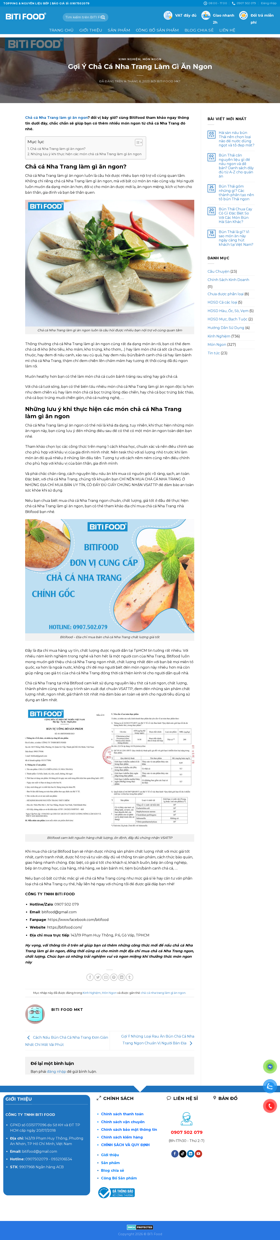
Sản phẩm (119, 30)
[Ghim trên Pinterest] (113, 977)
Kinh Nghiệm (129, 59)
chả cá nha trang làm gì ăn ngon (163, 992)
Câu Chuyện (218, 271)
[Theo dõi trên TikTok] (182, 1153)
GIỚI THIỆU (90, 30)
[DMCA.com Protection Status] (140, 1227)
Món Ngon (152, 59)
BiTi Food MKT (168, 81)
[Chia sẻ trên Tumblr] (129, 977)
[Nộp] (103, 17)
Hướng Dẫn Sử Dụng (226, 328)
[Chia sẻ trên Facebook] (90, 977)
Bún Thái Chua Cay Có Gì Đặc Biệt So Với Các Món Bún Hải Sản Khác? (235, 215)
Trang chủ (61, 30)
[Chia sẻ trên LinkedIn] (121, 977)
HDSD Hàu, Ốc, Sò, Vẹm (228, 311)
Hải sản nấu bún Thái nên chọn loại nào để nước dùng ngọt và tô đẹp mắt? (236, 139)
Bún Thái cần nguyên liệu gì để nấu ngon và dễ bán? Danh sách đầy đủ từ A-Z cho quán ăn (236, 165)
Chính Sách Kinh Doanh (228, 280)
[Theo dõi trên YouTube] (198, 1153)
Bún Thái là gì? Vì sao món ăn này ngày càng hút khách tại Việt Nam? (236, 238)
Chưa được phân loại (225, 294)
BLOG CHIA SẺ (199, 30)
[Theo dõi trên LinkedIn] (190, 1153)
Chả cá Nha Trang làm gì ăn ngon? (58, 149)
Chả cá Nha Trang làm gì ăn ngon (56, 118)
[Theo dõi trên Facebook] (174, 1153)
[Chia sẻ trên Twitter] (98, 977)
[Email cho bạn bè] (105, 977)
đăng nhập (56, 1072)
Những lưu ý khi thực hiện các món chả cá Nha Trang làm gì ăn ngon (86, 154)
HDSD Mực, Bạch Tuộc (227, 319)
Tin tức (214, 353)
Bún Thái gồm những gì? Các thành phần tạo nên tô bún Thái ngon (236, 192)
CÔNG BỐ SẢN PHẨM (157, 30)
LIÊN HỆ (227, 30)
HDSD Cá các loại (222, 302)
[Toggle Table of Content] (137, 142)
